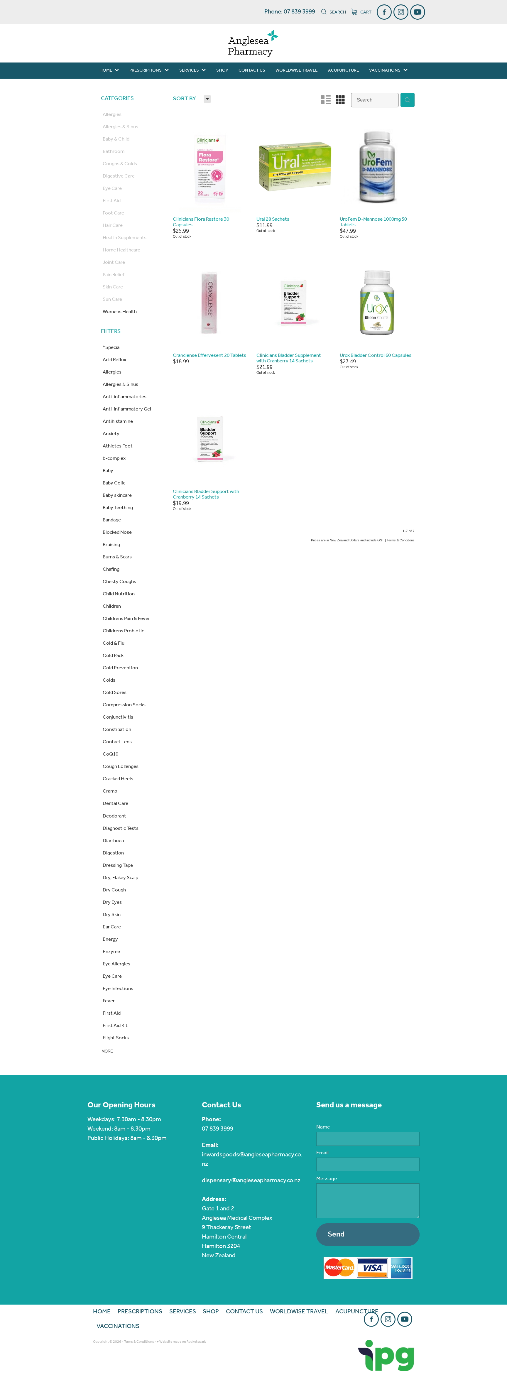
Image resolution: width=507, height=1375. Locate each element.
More (107, 1051)
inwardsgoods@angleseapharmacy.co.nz (252, 1159)
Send (336, 1234)
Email (322, 1153)
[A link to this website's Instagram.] (400, 11)
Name (323, 1127)
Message (326, 1179)
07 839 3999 (217, 1129)
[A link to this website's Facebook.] (384, 11)
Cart (365, 12)
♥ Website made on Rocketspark (181, 1341)
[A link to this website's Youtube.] (417, 11)
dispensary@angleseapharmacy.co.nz (251, 1181)
